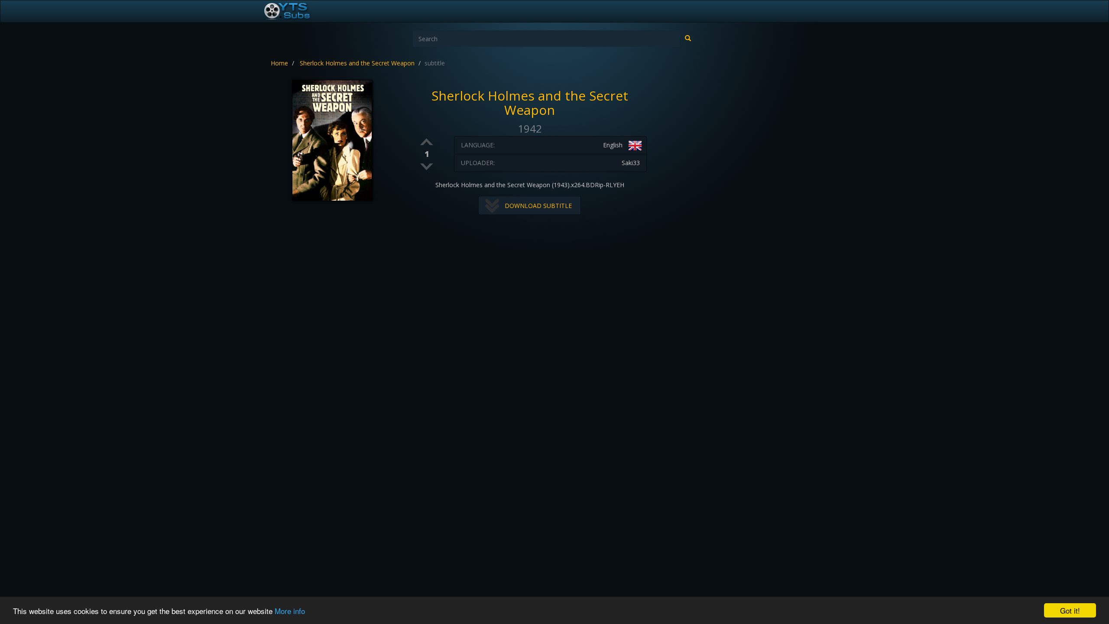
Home (279, 63)
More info (290, 610)
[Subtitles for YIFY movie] (297, 11)
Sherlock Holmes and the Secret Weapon (357, 63)
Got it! (1070, 610)
